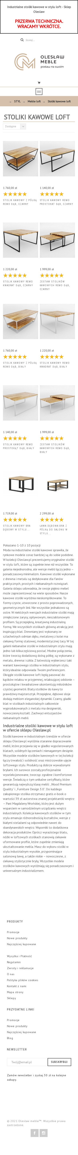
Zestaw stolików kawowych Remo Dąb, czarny (55, 285)
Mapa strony (15, 992)
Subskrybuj (59, 1062)
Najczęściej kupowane (21, 944)
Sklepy (11, 998)
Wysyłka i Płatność (19, 956)
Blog (10, 1038)
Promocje (13, 932)
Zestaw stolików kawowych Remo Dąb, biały (55, 448)
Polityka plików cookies (22, 980)
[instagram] (44, 1133)
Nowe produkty (17, 938)
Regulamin (14, 962)
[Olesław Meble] (39, 62)
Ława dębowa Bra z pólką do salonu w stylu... (54, 529)
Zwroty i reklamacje (20, 968)
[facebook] (35, 1133)
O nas (11, 974)
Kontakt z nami (17, 986)
